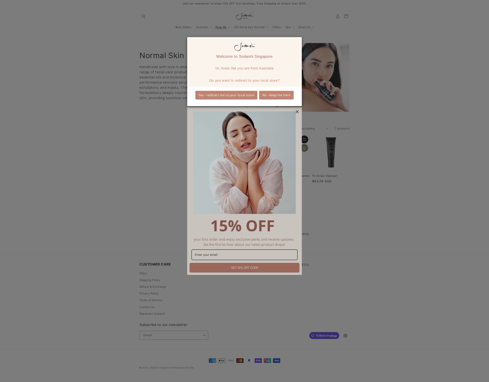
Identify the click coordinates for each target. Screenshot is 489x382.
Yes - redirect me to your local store (226, 95)
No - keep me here (276, 95)
